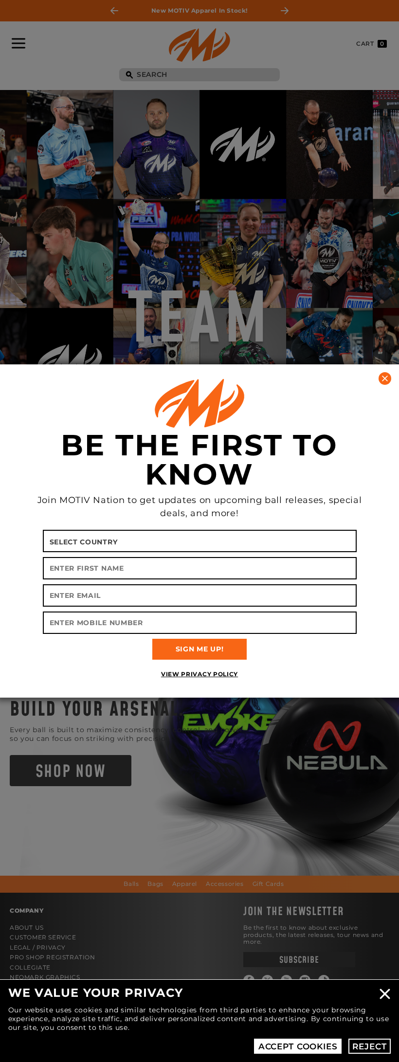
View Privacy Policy (199, 674)
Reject (369, 1046)
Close (385, 994)
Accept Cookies (298, 1046)
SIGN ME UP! (200, 649)
